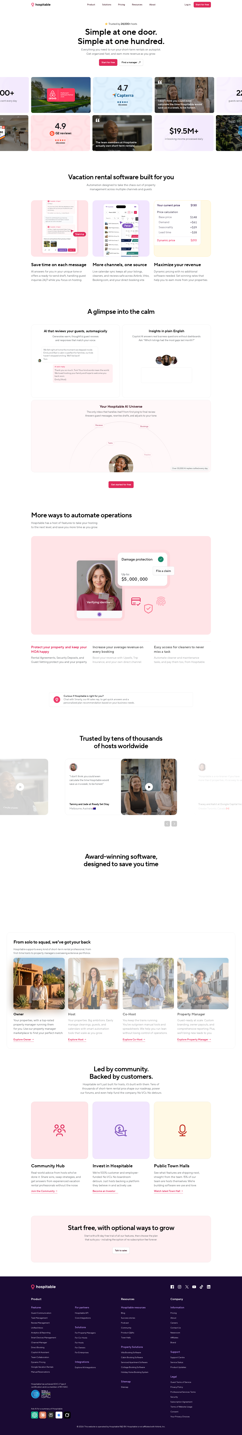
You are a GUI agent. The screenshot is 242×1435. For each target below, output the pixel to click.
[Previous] (167, 824)
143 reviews (125, 105)
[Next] (174, 824)
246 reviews (57, 143)
